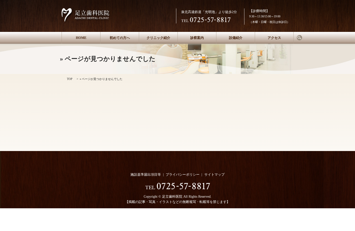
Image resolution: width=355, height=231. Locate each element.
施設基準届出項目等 (145, 174)
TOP (69, 79)
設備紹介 (235, 38)
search (299, 37)
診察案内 (197, 38)
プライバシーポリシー (182, 174)
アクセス (274, 38)
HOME (81, 38)
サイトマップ (214, 174)
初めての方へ (120, 38)
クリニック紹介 (158, 38)
